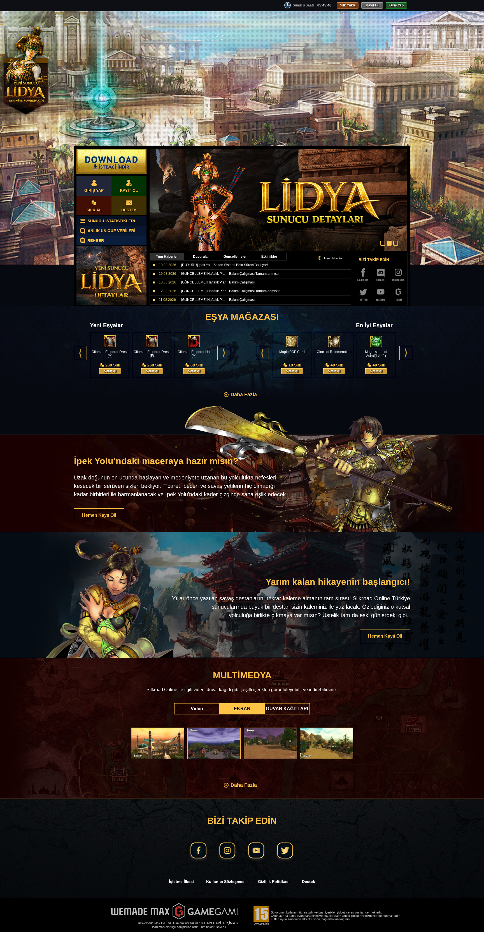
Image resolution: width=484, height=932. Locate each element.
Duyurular (201, 257)
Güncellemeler (235, 257)
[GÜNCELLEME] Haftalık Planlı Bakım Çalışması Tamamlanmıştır (230, 274)
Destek (308, 881)
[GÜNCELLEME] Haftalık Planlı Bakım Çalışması (218, 282)
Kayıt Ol (372, 5)
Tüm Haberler (167, 257)
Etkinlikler (269, 257)
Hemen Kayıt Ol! (99, 515)
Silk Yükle (348, 5)
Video (197, 708)
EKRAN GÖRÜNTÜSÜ (242, 710)
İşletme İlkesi (181, 881)
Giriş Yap (396, 5)
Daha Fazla (244, 394)
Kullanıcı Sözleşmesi (226, 881)
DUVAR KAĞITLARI (287, 708)
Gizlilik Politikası (274, 881)
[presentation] (80, 353)
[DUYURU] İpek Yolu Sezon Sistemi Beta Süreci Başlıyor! (224, 265)
